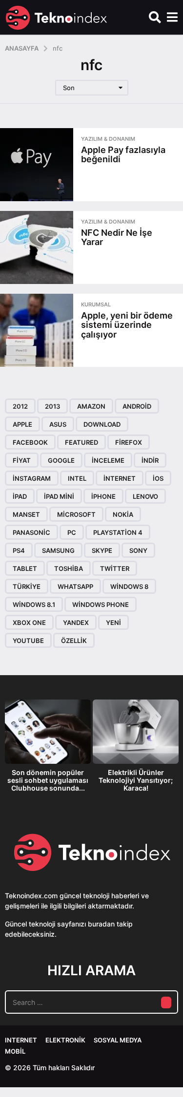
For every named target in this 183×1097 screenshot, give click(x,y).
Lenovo (145, 496)
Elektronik (65, 1040)
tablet (25, 568)
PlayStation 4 (117, 532)
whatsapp (75, 586)
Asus (57, 424)
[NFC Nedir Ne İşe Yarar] (36, 247)
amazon (91, 406)
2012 (20, 406)
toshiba (68, 568)
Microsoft (76, 514)
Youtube (28, 640)
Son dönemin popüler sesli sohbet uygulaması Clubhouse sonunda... (47, 780)
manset (26, 514)
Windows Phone (100, 604)
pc (71, 532)
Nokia (123, 514)
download (102, 424)
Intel (77, 478)
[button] (155, 17)
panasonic (31, 532)
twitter (114, 568)
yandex (76, 622)
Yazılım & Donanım (108, 139)
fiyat (22, 460)
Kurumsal (96, 304)
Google (61, 460)
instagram (32, 478)
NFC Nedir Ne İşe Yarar (116, 237)
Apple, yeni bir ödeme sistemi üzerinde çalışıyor (127, 325)
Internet (21, 1040)
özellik (74, 640)
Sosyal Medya (118, 1040)
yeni (113, 622)
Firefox (128, 442)
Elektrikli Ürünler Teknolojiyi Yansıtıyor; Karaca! (136, 780)
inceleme (108, 460)
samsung (58, 550)
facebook (30, 442)
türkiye (27, 586)
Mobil (15, 1051)
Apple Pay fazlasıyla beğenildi (123, 154)
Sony (138, 550)
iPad (20, 496)
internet (119, 478)
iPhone (103, 496)
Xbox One (29, 622)
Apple (22, 424)
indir (150, 460)
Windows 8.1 (34, 604)
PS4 (19, 550)
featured (81, 442)
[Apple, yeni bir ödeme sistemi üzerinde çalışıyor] (36, 330)
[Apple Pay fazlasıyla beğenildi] (36, 164)
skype (102, 550)
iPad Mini (59, 496)
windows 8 (129, 586)
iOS (158, 478)
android (136, 406)
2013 (52, 406)
